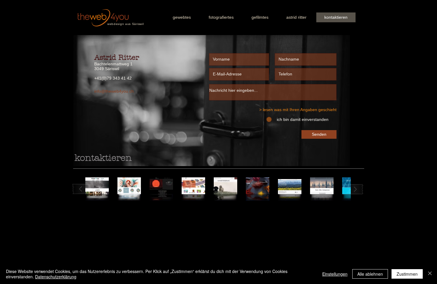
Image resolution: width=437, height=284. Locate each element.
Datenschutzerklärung (55, 277)
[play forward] (353, 189)
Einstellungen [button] (335, 274)
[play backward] (83, 189)
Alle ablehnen (370, 274)
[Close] (429, 274)
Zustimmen (407, 274)
